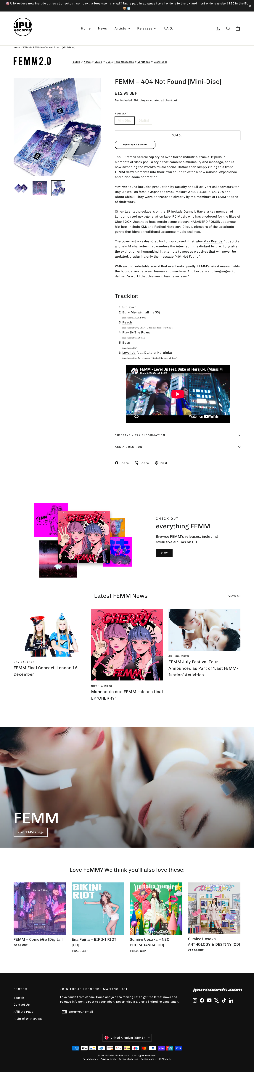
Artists (121, 28)
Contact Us (22, 1004)
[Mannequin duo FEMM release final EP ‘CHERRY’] (127, 644)
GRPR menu (164, 1059)
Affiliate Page (23, 1011)
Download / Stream (135, 144)
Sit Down (129, 307)
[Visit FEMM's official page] (40, 61)
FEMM (27, 47)
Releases (145, 28)
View (164, 553)
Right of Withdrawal (28, 1018)
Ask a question (128, 446)
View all (234, 596)
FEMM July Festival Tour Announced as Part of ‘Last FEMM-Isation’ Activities (203, 668)
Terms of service (128, 1059)
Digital (144, 120)
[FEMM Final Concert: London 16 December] (50, 633)
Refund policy (90, 1059)
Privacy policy (108, 1059)
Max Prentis (213, 241)
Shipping (139, 100)
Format (121, 113)
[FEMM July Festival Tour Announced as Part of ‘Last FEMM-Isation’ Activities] (204, 630)
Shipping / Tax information (140, 435)
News (102, 28)
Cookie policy (148, 1059)
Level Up (129, 352)
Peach (127, 322)
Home (86, 28)
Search (19, 997)
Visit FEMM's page (31, 832)
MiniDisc (124, 120)
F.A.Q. (168, 28)
